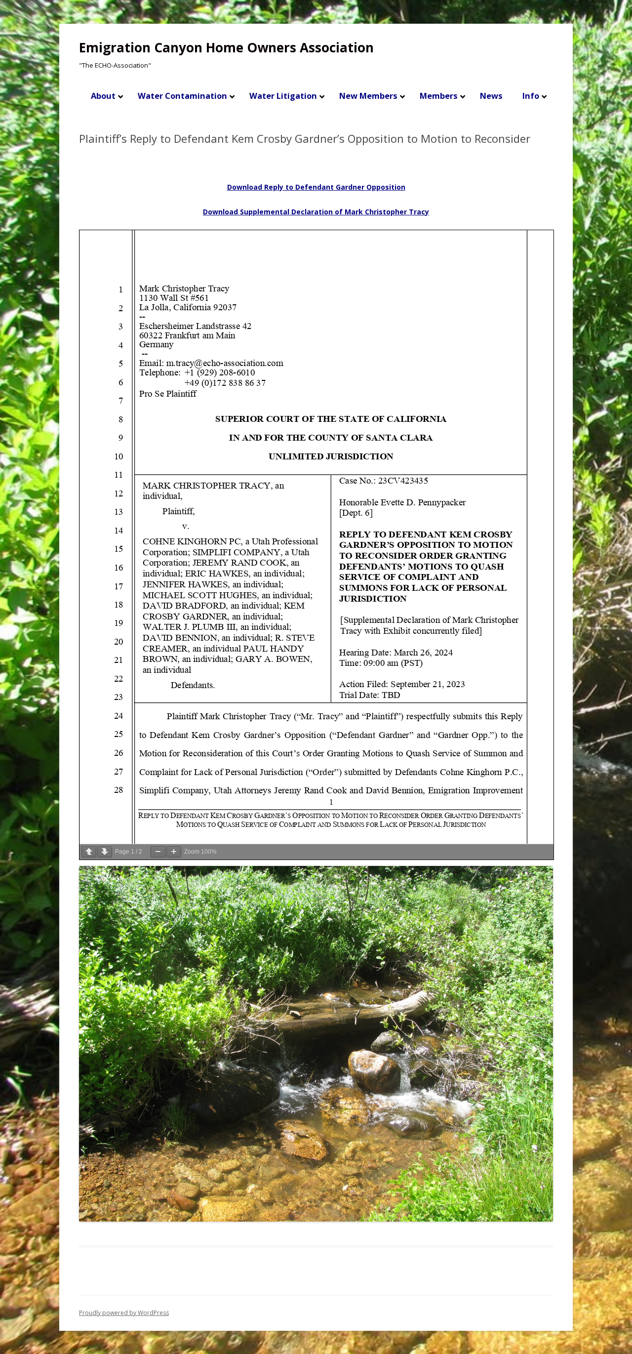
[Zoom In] (173, 852)
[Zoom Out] (158, 852)
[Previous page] (88, 852)
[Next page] (104, 852)
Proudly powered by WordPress (124, 1313)
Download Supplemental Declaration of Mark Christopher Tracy (316, 211)
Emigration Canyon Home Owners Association (226, 47)
